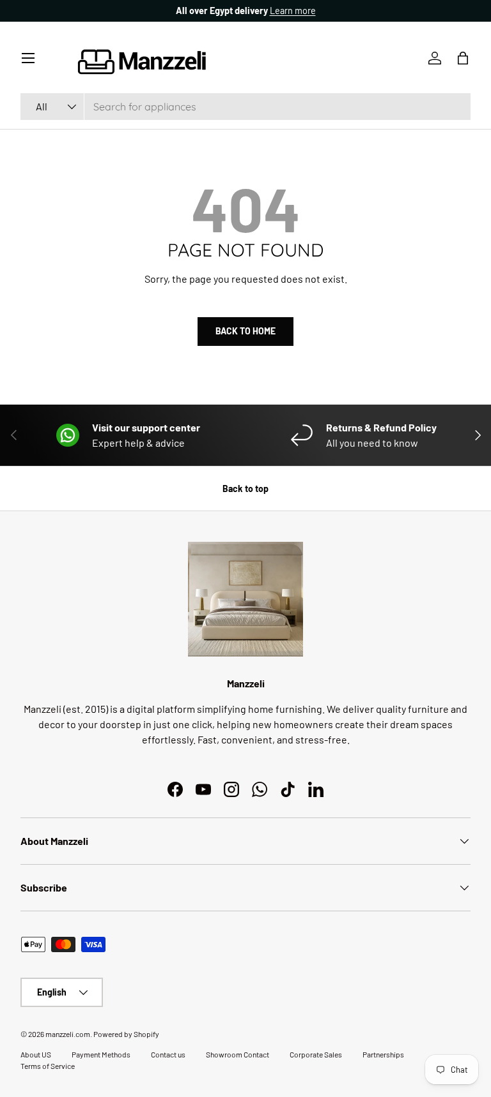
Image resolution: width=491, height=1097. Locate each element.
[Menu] (28, 58)
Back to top (245, 488)
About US (35, 1054)
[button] (463, 58)
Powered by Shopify (126, 1033)
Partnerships (383, 1054)
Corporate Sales (316, 1054)
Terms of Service (47, 1065)
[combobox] (245, 106)
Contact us (168, 1054)
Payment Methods (101, 1054)
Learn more (293, 10)
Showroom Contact (237, 1054)
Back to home (245, 330)
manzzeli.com (67, 1033)
